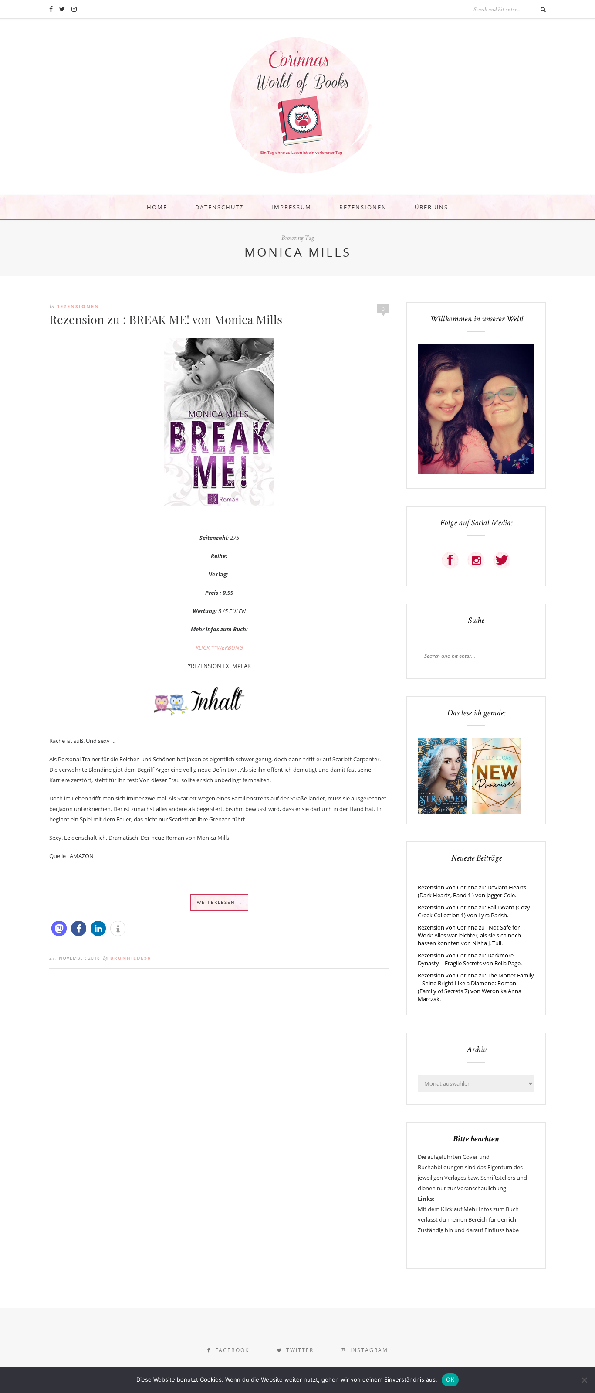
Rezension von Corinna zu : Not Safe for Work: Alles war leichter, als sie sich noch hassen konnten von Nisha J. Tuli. (469, 935)
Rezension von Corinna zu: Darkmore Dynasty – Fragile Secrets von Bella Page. (470, 959)
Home (157, 207)
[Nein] (584, 1380)
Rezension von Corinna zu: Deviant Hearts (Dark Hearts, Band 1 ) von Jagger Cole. (472, 891)
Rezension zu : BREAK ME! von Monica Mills (165, 319)
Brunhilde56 (130, 958)
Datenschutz (219, 207)
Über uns (431, 207)
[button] (59, 928)
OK (450, 1379)
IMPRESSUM (291, 207)
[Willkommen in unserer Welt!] (476, 472)
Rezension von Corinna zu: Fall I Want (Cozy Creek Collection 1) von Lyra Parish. (474, 911)
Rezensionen (363, 207)
